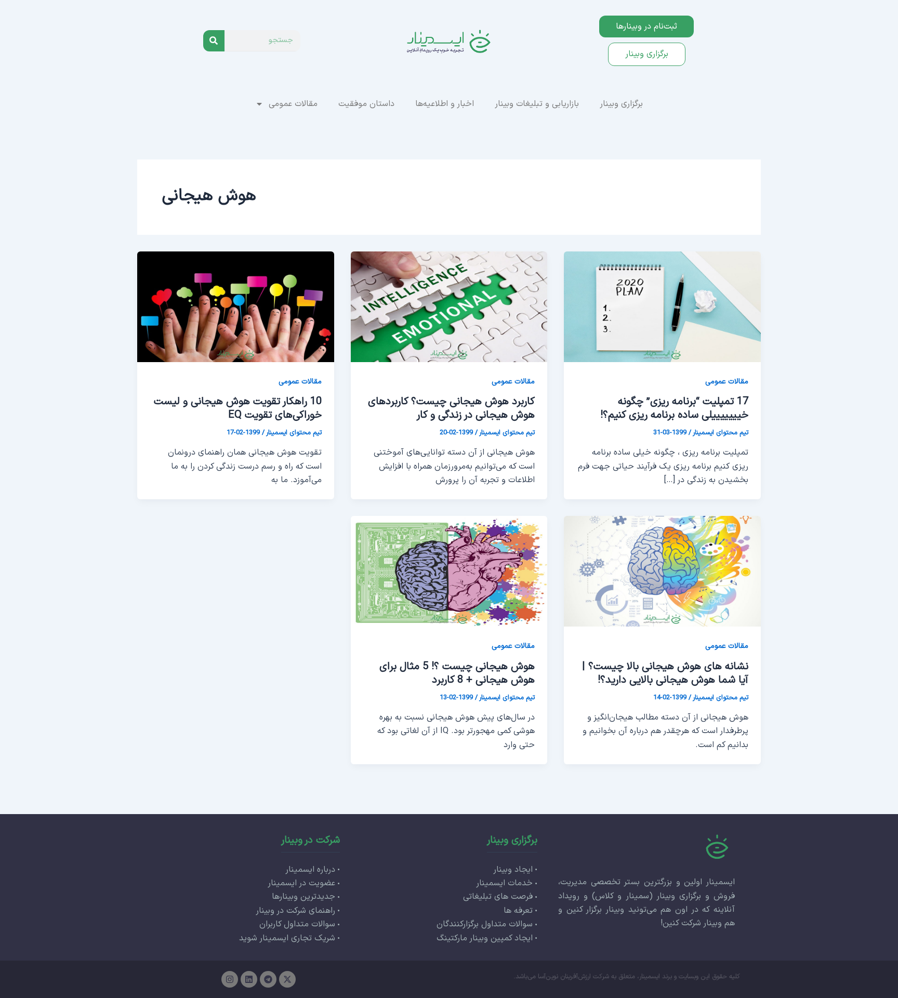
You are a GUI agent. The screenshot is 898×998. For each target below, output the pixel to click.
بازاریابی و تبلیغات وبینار (537, 104)
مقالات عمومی (293, 104)
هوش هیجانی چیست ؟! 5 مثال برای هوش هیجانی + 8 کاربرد (457, 673)
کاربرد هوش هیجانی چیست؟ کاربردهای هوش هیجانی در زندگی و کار (451, 408)
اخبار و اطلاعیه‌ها (444, 104)
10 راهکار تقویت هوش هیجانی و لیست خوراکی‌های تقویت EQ (238, 408)
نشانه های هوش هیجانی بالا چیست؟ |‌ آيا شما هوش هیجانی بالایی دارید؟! (665, 673)
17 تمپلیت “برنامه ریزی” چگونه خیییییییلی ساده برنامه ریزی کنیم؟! (674, 408)
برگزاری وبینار (621, 104)
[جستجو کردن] (213, 40)
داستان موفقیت (366, 104)
